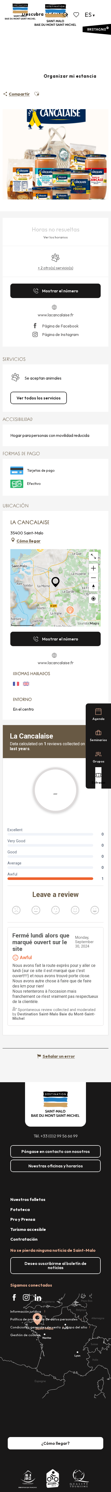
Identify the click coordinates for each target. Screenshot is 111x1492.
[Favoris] (76, 15)
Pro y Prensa (22, 1219)
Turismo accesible (28, 1229)
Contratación (23, 1239)
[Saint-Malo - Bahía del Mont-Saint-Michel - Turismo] (55, 15)
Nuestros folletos (27, 1199)
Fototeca (20, 1209)
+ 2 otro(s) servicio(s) (55, 268)
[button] (65, 15)
